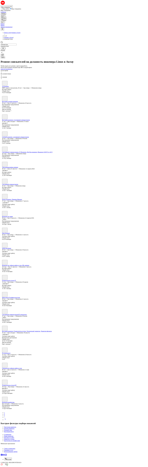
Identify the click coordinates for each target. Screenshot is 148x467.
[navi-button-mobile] (2, 29)
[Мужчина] (5, 83)
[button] (2, 24)
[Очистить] (3, 48)
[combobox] (9, 44)
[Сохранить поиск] (2, 55)
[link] (4, 18)
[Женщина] (5, 164)
